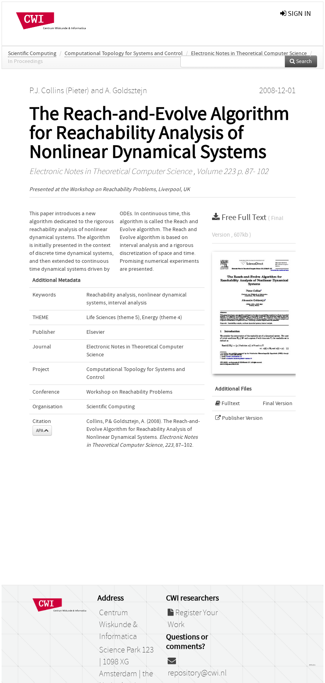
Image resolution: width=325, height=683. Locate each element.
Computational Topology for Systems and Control (124, 53)
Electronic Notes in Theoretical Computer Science (249, 53)
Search (303, 61)
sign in (298, 14)
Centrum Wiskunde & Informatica (118, 624)
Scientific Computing (32, 53)
